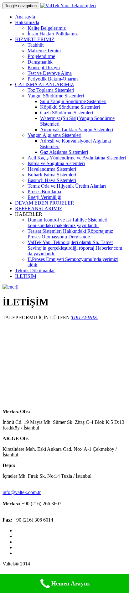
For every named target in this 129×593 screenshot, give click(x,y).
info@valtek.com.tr (22, 492)
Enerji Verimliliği (44, 197)
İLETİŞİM (25, 276)
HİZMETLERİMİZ (34, 39)
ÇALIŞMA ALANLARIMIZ (44, 84)
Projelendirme (41, 56)
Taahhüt (36, 45)
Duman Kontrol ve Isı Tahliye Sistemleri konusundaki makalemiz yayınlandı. (67, 222)
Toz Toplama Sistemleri (51, 90)
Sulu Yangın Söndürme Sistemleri (73, 101)
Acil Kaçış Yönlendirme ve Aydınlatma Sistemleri (77, 157)
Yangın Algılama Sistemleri (54, 135)
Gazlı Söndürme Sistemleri (66, 112)
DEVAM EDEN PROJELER (44, 202)
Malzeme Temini (44, 50)
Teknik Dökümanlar (35, 270)
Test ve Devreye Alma (50, 73)
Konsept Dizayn (44, 67)
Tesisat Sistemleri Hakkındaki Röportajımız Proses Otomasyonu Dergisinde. (70, 233)
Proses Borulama (44, 191)
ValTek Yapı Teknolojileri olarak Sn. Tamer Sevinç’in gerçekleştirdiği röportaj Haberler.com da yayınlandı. (75, 248)
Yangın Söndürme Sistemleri (56, 95)
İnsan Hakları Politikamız (53, 33)
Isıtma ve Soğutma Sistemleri (56, 163)
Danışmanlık (40, 62)
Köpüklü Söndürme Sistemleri (70, 107)
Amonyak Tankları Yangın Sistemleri (76, 129)
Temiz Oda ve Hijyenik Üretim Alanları (67, 186)
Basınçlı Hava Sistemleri (52, 180)
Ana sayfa (25, 16)
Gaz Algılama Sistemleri (64, 152)
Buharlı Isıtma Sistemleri (52, 174)
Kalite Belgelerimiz (47, 28)
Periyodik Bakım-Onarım (53, 78)
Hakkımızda (27, 22)
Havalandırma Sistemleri (52, 169)
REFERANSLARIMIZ (38, 208)
